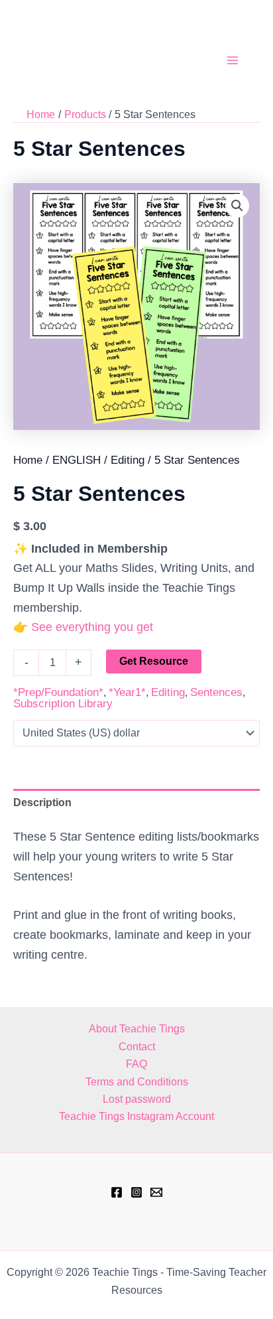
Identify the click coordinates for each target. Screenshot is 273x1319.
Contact (137, 1046)
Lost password (137, 1099)
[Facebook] (117, 1192)
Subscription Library (63, 703)
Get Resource (153, 661)
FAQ (136, 1064)
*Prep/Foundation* (58, 692)
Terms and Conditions (136, 1081)
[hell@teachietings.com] (156, 1192)
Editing (127, 460)
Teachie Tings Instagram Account (136, 1116)
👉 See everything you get (83, 627)
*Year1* (127, 692)
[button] (237, 206)
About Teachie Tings (137, 1028)
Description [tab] (42, 802)
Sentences (216, 692)
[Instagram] (136, 1192)
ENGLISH (76, 460)
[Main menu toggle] (232, 60)
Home (27, 460)
